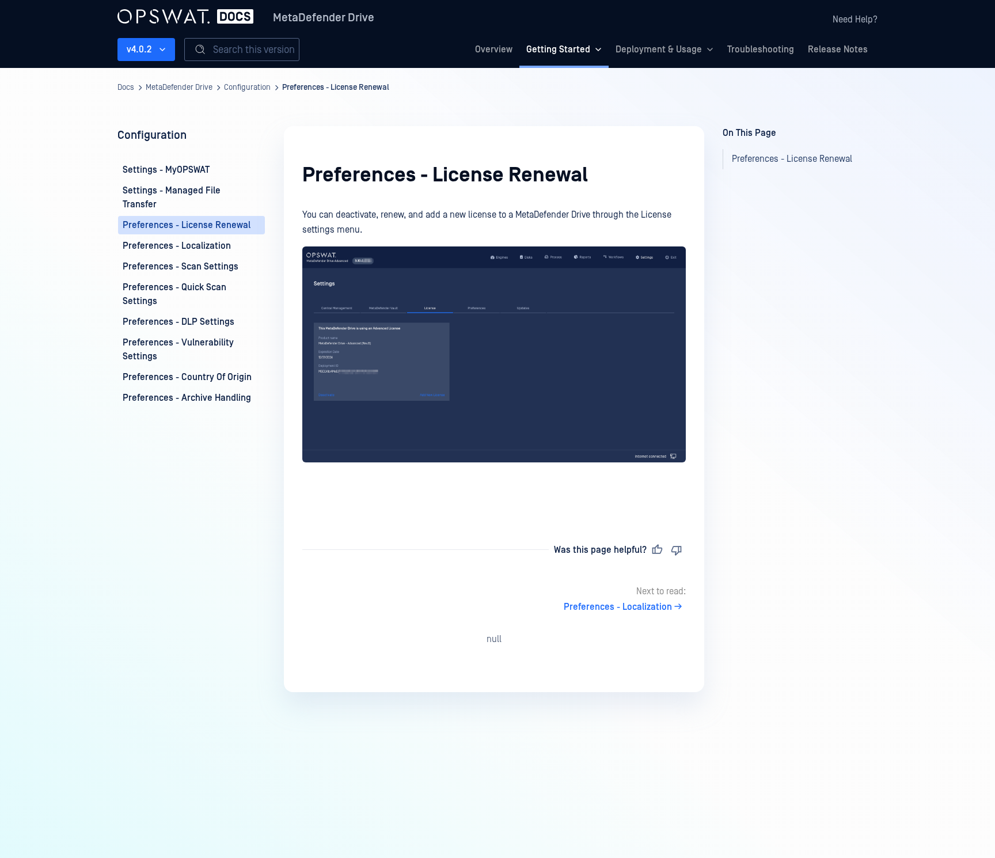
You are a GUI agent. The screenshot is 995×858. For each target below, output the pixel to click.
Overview (493, 49)
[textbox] (494, 355)
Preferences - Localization (618, 607)
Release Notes (838, 49)
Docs (125, 87)
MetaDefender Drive (323, 18)
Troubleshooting (760, 49)
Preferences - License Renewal (335, 87)
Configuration (247, 87)
